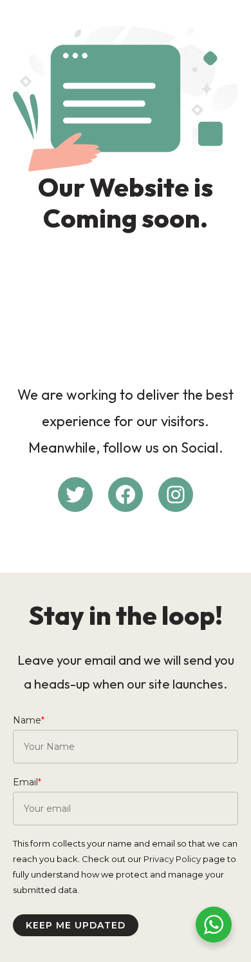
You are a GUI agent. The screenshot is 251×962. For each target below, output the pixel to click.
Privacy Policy (172, 859)
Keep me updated (76, 925)
